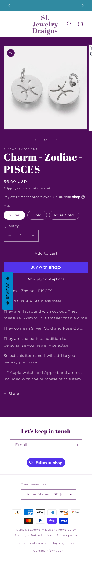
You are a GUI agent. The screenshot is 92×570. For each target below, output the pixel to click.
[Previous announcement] (9, 5)
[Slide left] (35, 140)
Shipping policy (63, 543)
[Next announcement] (83, 5)
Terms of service (34, 543)
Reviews (8, 291)
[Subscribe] (76, 445)
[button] (9, 23)
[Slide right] (57, 140)
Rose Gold (64, 215)
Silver (14, 215)
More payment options (46, 279)
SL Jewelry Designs (42, 529)
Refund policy (41, 535)
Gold (37, 215)
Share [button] (14, 393)
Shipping (10, 188)
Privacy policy (66, 535)
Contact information (48, 550)
